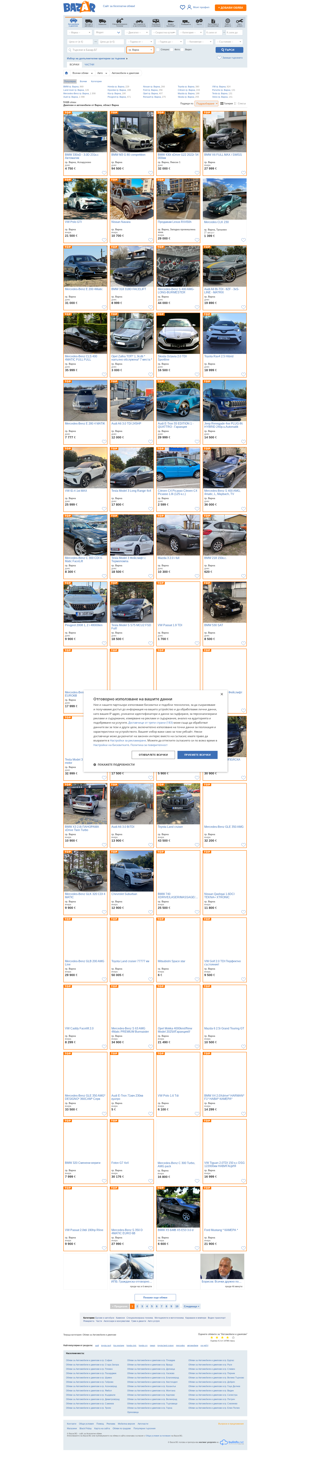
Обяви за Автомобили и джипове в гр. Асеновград (91, 1386)
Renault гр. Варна (154, 97)
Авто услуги (154, 1321)
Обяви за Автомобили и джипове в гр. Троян (88, 1408)
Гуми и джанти (138, 1321)
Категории (96, 81)
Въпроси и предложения (231, 1424)
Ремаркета (88, 1321)
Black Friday (86, 1428)
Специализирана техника (140, 1318)
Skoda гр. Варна (188, 97)
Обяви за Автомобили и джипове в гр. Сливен (211, 1369)
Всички (83, 81)
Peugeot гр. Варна (119, 97)
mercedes (180, 1345)
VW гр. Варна (221, 86)
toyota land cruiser (165, 1345)
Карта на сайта (102, 1428)
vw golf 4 (204, 1345)
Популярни (70, 81)
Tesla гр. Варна (222, 93)
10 (176, 1306)
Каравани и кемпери (195, 1318)
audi (97, 1345)
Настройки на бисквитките (111, 745)
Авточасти (143, 1424)
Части (99, 1321)
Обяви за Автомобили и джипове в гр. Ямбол (89, 1390)
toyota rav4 (106, 1345)
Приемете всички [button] (197, 754)
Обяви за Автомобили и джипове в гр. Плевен (89, 1369)
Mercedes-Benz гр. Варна (79, 93)
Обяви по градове (122, 1428)
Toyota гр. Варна (188, 86)
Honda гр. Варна (118, 86)
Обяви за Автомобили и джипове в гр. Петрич (211, 1399)
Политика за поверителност (149, 745)
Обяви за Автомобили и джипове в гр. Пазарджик (91, 1373)
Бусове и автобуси (104, 1318)
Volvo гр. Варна (222, 97)
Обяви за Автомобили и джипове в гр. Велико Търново (216, 1377)
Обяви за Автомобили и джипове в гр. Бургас (211, 1360)
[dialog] (155, 731)
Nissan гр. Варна (154, 86)
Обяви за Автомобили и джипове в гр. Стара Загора (92, 1364)
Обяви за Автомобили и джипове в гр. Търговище (152, 1403)
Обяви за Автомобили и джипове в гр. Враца (150, 1364)
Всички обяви (81, 73)
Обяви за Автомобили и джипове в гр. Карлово (151, 1395)
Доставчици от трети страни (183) (150, 723)
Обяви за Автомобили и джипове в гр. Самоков (90, 1403)
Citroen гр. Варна (189, 90)
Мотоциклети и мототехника (169, 1318)
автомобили (192, 1345)
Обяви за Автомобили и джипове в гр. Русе (210, 1364)
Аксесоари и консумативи (117, 1321)
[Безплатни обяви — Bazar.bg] (79, 7)
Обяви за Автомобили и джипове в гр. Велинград (152, 1399)
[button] (114, 764)
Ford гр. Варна (153, 90)
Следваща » (191, 1306)
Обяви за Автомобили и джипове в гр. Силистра (212, 1395)
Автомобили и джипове (125, 73)
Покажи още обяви (155, 1297)
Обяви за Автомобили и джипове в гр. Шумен (89, 1377)
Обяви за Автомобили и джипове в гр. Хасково (150, 1373)
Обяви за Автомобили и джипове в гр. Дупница (151, 1369)
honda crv (143, 1345)
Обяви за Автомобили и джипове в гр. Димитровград (93, 1399)
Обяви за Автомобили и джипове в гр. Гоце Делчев (214, 1386)
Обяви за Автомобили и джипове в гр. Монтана (151, 1390)
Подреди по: (187, 103)
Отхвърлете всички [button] (153, 754)
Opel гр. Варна (153, 93)
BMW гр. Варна (73, 86)
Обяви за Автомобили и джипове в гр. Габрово (89, 1382)
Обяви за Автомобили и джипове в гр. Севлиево (212, 1403)
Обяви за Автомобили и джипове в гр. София (89, 1360)
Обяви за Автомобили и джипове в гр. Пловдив (151, 1360)
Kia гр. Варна (117, 93)
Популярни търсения (145, 1428)
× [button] (221, 694)
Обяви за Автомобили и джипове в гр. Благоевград (153, 1377)
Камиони (120, 1318)
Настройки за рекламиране (128, 740)
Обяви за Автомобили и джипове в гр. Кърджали (90, 1395)
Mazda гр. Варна (188, 93)
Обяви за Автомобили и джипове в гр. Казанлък (151, 1386)
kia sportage (118, 1345)
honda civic (131, 1345)
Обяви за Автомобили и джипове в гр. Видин (211, 1390)
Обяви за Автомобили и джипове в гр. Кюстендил (152, 1382)
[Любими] (183, 7)
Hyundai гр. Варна (119, 90)
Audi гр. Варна (74, 97)
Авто (100, 73)
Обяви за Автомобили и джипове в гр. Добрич (211, 1382)
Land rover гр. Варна (76, 90)
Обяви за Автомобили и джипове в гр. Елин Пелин (214, 1408)
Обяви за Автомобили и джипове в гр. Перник (211, 1373)
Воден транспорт (217, 1318)
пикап (152, 1345)
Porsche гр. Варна (223, 90)
